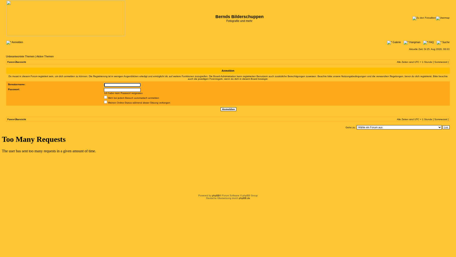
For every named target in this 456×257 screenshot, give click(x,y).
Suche (446, 42)
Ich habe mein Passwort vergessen (123, 93)
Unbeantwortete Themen (20, 56)
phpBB (216, 195)
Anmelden (17, 42)
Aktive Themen (45, 56)
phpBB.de (244, 198)
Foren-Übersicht (16, 62)
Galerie (396, 42)
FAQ (431, 42)
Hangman (414, 42)
